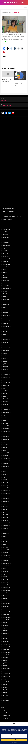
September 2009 (6, 590)
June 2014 (5, 444)
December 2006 (6, 644)
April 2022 (5, 250)
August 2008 (6, 619)
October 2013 (6, 463)
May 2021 (5, 272)
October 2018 (6, 323)
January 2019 (6, 318)
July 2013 (5, 471)
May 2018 (5, 331)
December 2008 (6, 609)
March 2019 (5, 312)
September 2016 (6, 382)
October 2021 (6, 261)
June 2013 (5, 474)
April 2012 (5, 512)
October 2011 (6, 528)
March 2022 (5, 253)
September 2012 (6, 498)
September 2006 (6, 652)
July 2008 (5, 622)
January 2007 (6, 641)
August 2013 (6, 469)
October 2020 (6, 285)
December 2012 (6, 490)
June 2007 (5, 636)
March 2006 (5, 665)
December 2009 (6, 587)
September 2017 (6, 350)
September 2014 (6, 436)
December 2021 (6, 258)
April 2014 (5, 450)
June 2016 (5, 390)
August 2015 (6, 415)
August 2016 (6, 385)
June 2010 (5, 571)
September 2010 (6, 563)
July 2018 (5, 328)
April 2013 (5, 479)
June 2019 (5, 310)
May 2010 (5, 574)
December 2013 (6, 458)
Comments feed (6, 715)
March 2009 (5, 601)
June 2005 (5, 687)
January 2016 (6, 404)
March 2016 (5, 398)
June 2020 (5, 291)
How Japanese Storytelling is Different (12, 216)
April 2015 (5, 420)
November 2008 (6, 611)
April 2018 (5, 334)
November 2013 (6, 460)
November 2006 (6, 646)
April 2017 (5, 363)
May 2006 (5, 660)
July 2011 (5, 536)
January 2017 (6, 372)
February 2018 (6, 339)
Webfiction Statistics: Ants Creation (18, 83)
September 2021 (6, 264)
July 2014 (5, 442)
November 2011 (6, 525)
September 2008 (6, 617)
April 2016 (5, 396)
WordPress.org (6, 718)
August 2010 (6, 566)
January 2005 (6, 700)
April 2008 (5, 630)
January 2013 (6, 487)
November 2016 (6, 377)
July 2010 (5, 568)
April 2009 (5, 598)
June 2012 (5, 506)
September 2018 (6, 326)
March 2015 (5, 423)
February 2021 (6, 280)
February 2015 (6, 425)
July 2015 (5, 417)
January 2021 (6, 283)
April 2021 (5, 275)
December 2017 (6, 345)
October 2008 (6, 614)
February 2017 (6, 369)
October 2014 (6, 434)
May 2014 (5, 447)
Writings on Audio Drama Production (11, 214)
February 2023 (6, 234)
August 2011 (6, 533)
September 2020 (6, 288)
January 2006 (6, 671)
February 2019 (6, 315)
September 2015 (6, 412)
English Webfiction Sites (8, 208)
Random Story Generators (9, 222)
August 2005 (6, 681)
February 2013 (6, 485)
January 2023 (6, 237)
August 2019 (6, 304)
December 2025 (6, 229)
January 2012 (6, 520)
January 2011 (6, 552)
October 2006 (6, 649)
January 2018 (6, 342)
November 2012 (6, 493)
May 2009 (5, 595)
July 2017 (5, 355)
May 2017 (5, 361)
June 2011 (5, 539)
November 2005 (6, 676)
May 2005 (5, 689)
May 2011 (5, 541)
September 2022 (6, 245)
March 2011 (5, 547)
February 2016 (6, 401)
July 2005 (5, 684)
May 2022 (5, 248)
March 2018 (5, 337)
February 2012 (6, 517)
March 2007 (5, 638)
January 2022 (6, 256)
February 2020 (6, 299)
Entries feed (5, 712)
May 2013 (5, 477)
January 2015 (6, 428)
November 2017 (6, 347)
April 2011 (5, 544)
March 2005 (5, 695)
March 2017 (5, 366)
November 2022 (6, 240)
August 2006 (6, 654)
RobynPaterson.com (14, 2)
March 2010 (5, 579)
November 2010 (6, 557)
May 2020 (5, 293)
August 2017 (6, 353)
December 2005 (6, 673)
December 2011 (6, 522)
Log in (4, 710)
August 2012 (6, 501)
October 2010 (6, 560)
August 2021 (6, 266)
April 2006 (5, 663)
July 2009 (5, 592)
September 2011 (6, 531)
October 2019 (6, 301)
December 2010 (6, 555)
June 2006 (5, 657)
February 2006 (6, 668)
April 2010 (5, 576)
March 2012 (5, 514)
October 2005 (6, 679)
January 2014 (6, 455)
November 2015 (6, 409)
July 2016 (5, 388)
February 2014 (6, 452)
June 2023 (5, 231)
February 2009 (6, 603)
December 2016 (6, 374)
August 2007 (6, 633)
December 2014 (6, 431)
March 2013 (5, 482)
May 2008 (5, 628)
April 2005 (5, 692)
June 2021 (5, 269)
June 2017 (5, 358)
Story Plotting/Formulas (8, 211)
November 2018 (6, 320)
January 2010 (6, 584)
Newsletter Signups (7, 219)
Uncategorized (15, 12)
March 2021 (5, 277)
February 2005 (6, 698)
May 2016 (5, 393)
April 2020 (5, 296)
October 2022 (6, 242)
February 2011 (6, 549)
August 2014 (6, 439)
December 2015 (6, 407)
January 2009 (6, 606)
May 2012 (5, 509)
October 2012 (6, 495)
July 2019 (5, 307)
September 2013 (6, 466)
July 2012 (5, 504)
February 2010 (6, 582)
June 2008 (5, 625)
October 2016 (6, 380)
